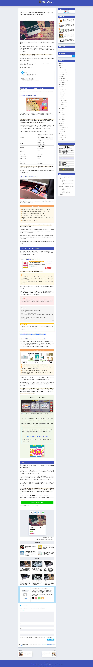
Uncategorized (62, 69)
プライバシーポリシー (60, 664)
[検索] (73, 56)
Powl (61, 96)
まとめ (61, 194)
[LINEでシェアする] (43, 512)
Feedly (39, 599)
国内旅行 (61, 123)
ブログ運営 (61, 86)
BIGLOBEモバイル (63, 127)
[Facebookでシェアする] (35, 512)
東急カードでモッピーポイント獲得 (28, 78)
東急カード (52, 539)
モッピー (24, 413)
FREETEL (62, 129)
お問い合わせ (48, 664)
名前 (21, 623)
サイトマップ (54, 664)
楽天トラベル (62, 135)
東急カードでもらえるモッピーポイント (29, 79)
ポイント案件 (62, 108)
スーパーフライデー (64, 80)
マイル (61, 112)
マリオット (41, 664)
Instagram (36, 599)
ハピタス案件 (62, 82)
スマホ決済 (61, 76)
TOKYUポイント (42, 539)
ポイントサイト (62, 89)
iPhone (61, 65)
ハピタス (62, 98)
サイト (21, 632)
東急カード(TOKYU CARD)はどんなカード (29, 74)
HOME (47, 662)
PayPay (61, 67)
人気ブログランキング (66, 12)
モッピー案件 (62, 119)
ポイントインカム (63, 100)
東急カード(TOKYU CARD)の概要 (28, 75)
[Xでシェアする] (31, 512)
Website (42, 599)
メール (21, 628)
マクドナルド (62, 114)
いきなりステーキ (63, 72)
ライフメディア (63, 106)
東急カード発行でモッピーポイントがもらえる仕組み (31, 80)
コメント (22, 610)
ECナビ (62, 91)
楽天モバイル (63, 137)
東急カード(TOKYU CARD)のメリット (67, 184)
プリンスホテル (62, 84)
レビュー (61, 121)
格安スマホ (62, 131)
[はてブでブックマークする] (39, 512)
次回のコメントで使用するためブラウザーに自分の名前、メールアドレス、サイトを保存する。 (36, 637)
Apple (60, 63)
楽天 (60, 133)
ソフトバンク (62, 78)
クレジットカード (51, 537)
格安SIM (61, 125)
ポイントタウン (63, 102)
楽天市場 (62, 139)
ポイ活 (48, 539)
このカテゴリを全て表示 (66, 166)
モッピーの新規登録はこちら (37, 502)
